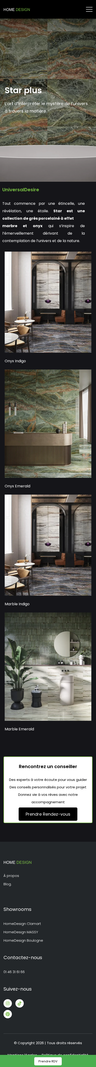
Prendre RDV (48, 1061)
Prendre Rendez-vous (48, 814)
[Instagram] (7, 1003)
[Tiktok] (19, 1003)
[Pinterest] (7, 1014)
